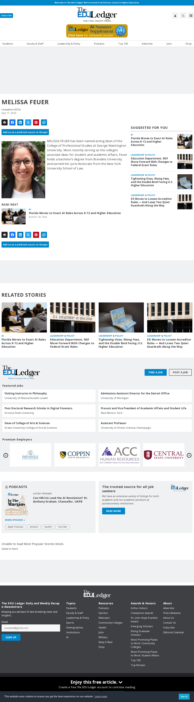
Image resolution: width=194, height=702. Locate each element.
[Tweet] (28, 122)
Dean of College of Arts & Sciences (27, 423)
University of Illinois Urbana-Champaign (126, 427)
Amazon (34, 526)
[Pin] (36, 122)
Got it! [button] (184, 696)
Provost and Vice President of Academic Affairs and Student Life (143, 408)
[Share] (12, 122)
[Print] (5, 122)
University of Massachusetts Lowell (26, 398)
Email (5, 622)
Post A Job (180, 372)
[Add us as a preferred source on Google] (44, 122)
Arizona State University (19, 413)
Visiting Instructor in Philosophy (26, 393)
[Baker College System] (119, 455)
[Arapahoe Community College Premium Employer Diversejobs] (30, 455)
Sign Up (11, 637)
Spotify (48, 526)
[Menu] (191, 15)
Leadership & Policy (143, 155)
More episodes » (15, 519)
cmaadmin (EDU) (11, 109)
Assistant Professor (113, 423)
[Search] (183, 15)
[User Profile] (175, 15)
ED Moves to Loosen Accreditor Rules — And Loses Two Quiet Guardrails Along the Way (151, 202)
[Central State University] (75, 455)
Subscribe (6, 15)
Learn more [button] (101, 696)
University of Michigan (115, 398)
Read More (113, 511)
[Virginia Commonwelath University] (163, 455)
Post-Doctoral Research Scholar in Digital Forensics (38, 408)
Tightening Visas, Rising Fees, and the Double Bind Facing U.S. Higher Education (152, 182)
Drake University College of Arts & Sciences (31, 427)
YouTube (62, 526)
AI (30, 209)
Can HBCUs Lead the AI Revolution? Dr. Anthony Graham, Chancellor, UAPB (60, 499)
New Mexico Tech (111, 413)
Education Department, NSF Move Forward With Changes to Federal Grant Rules (151, 162)
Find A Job (156, 372)
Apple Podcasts (15, 526)
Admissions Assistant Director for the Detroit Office (135, 393)
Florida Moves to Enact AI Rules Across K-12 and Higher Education (75, 213)
